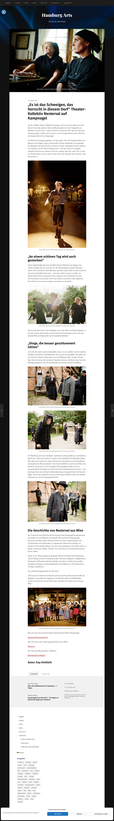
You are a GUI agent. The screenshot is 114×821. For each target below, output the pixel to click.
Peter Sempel (21, 796)
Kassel (38, 779)
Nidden (29, 793)
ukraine (27, 799)
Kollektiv (24, 782)
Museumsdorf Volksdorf (36, 655)
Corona (19, 765)
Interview (31, 776)
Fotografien (28, 773)
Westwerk (20, 801)
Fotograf (37, 770)
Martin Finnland (80, 696)
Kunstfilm (36, 782)
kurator (38, 785)
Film (19, 770)
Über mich (44, 3)
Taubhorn (20, 799)
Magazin (8, 3)
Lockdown (34, 787)
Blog (67, 691)
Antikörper (28, 762)
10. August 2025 (70, 687)
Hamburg (20, 776)
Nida (34, 790)
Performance (36, 793)
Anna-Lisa (69, 695)
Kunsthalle (20, 785)
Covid (25, 765)
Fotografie (20, 773)
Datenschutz (25, 743)
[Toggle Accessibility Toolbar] (4, 12)
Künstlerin (26, 787)
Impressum (55, 3)
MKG (25, 790)
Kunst (71, 691)
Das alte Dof (76, 695)
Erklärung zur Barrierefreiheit (30, 747)
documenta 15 (21, 768)
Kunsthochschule (29, 785)
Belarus (35, 762)
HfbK (26, 776)
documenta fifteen (31, 768)
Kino (19, 782)
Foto (31, 770)
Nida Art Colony (22, 793)
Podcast (17, 3)
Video (26, 3)
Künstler (20, 787)
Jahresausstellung (22, 779)
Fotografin (35, 773)
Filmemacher (25, 770)
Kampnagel (70, 696)
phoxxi (28, 796)
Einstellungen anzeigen (101, 814)
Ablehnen (79, 814)
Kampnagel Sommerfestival (37, 637)
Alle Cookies (57, 814)
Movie (29, 790)
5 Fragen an (21, 762)
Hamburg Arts (57, 15)
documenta (31, 765)
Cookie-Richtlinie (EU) (27, 739)
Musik (34, 3)
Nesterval (31, 646)
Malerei (20, 790)
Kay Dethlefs (70, 683)
